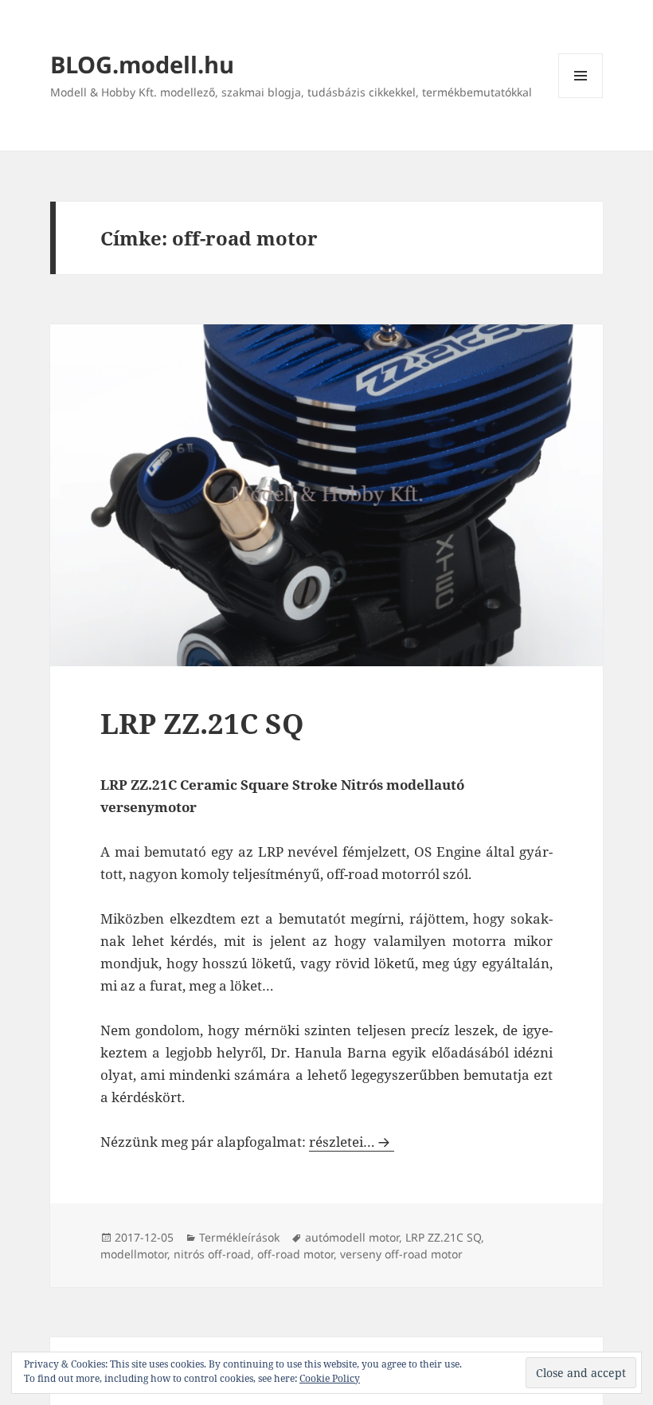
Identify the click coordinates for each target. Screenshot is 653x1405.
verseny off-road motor (401, 1254)
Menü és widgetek (581, 97)
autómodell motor (352, 1237)
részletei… (351, 1141)
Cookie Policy (329, 1378)
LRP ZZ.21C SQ (202, 723)
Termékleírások (239, 1237)
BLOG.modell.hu (142, 64)
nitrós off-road (212, 1254)
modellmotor (133, 1254)
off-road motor (295, 1254)
